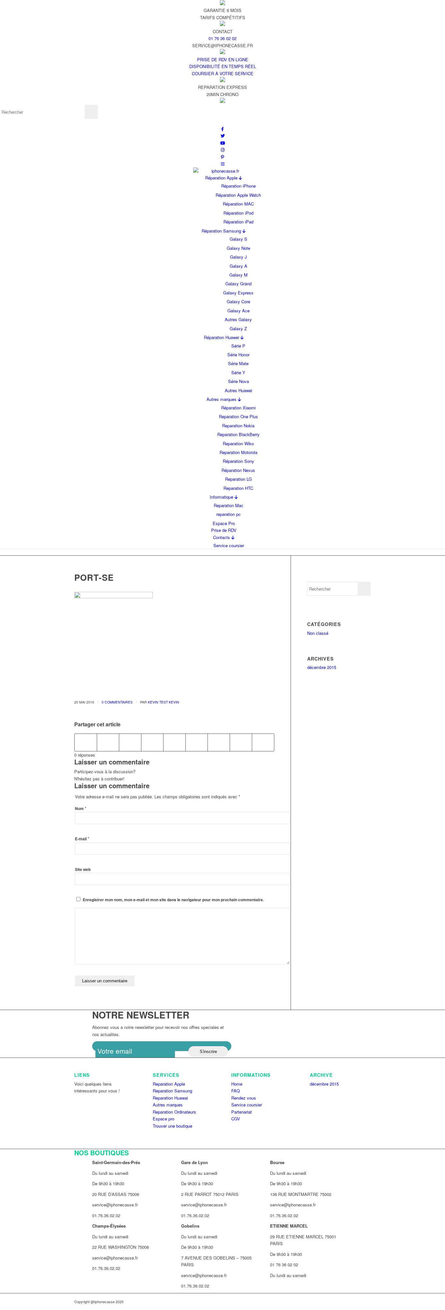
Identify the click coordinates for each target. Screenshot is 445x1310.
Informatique (222, 497)
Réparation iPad (238, 222)
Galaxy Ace (238, 310)
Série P (238, 346)
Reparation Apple (169, 1084)
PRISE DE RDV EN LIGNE (222, 59)
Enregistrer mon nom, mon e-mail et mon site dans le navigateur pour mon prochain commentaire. (173, 900)
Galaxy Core (238, 301)
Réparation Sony (238, 461)
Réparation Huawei (222, 337)
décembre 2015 (321, 667)
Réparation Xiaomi (238, 408)
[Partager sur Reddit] (241, 742)
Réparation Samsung (222, 231)
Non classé (317, 633)
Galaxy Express (238, 293)
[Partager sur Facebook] (86, 742)
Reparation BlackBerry (238, 434)
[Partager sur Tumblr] (197, 742)
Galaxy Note (238, 248)
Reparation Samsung (172, 1091)
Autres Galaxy (238, 319)
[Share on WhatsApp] (130, 742)
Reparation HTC (238, 488)
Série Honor (238, 354)
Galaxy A (238, 266)
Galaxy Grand (238, 283)
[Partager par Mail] (263, 742)
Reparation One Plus (238, 416)
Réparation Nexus (238, 470)
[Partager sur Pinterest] (152, 742)
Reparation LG (238, 479)
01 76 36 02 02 (222, 38)
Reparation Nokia (238, 425)
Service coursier (228, 545)
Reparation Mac (228, 505)
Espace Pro (224, 523)
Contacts (222, 537)
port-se (94, 577)
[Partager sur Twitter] (108, 742)
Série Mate (238, 363)
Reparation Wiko (238, 443)
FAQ (235, 1091)
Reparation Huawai (170, 1098)
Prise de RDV (224, 530)
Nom (80, 808)
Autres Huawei (238, 390)
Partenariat (241, 1112)
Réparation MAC (238, 204)
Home (236, 1084)
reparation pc (228, 514)
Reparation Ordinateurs (174, 1112)
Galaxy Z (238, 328)
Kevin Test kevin (163, 702)
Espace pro (163, 1119)
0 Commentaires (117, 702)
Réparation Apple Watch (238, 195)
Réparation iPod (238, 213)
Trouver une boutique (172, 1126)
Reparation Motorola (238, 452)
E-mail (82, 839)
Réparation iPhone (238, 186)
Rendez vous (243, 1098)
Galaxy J (238, 257)
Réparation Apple (222, 178)
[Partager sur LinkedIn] (174, 742)
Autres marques (222, 399)
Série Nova (238, 381)
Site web (83, 869)
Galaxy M (238, 275)
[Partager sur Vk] (219, 742)
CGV (235, 1119)
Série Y (238, 372)
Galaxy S (238, 239)
